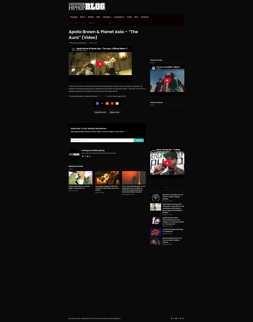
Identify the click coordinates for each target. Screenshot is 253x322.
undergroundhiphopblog (79, 43)
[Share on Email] (117, 103)
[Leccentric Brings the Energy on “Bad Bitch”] (155, 232)
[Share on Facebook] (97, 103)
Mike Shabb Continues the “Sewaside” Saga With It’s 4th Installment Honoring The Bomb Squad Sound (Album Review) (173, 208)
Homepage (73, 17)
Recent (167, 187)
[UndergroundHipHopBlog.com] (87, 6)
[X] (85, 156)
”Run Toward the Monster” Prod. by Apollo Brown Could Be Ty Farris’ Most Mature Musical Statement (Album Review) (133, 189)
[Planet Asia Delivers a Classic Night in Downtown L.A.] (80, 177)
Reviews (91, 17)
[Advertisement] (146, 6)
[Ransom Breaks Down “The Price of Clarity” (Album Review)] (155, 241)
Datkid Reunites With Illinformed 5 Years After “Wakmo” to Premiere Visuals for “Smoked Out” (173, 221)
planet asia (115, 112)
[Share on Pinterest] (112, 103)
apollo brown (101, 112)
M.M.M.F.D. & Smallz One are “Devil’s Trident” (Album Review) (173, 197)
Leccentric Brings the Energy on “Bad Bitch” (173, 230)
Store (136, 17)
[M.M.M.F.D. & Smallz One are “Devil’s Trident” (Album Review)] (155, 197)
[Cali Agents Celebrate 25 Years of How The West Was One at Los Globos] (107, 177)
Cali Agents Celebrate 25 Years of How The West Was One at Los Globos (107, 188)
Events (129, 17)
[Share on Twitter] (102, 103)
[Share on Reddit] (107, 103)
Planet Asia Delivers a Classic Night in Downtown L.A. (79, 187)
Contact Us (145, 17)
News (98, 17)
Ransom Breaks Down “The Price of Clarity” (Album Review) (172, 240)
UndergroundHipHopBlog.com (111, 318)
